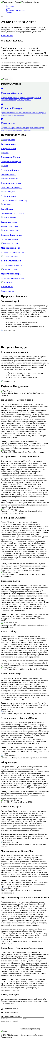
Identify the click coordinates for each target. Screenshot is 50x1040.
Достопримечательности (15, 10)
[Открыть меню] (2, 16)
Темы (8, 8)
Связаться (9, 12)
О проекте (10, 6)
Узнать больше (7, 36)
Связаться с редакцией (30, 1029)
